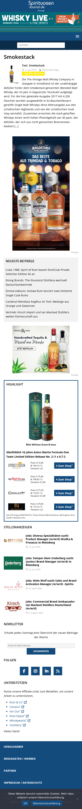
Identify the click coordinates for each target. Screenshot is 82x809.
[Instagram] (35, 671)
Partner (10, 770)
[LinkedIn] (46, 671)
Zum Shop (65, 466)
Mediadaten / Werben (19, 758)
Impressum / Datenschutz (23, 782)
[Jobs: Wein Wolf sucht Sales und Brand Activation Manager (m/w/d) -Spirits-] (13, 585)
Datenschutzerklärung (46, 803)
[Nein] (77, 799)
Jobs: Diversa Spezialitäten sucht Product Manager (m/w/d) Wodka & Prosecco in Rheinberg (49, 539)
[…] (16, 126)
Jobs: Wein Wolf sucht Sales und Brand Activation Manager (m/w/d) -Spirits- (51, 582)
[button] (76, 36)
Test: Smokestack (33, 65)
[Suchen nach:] (41, 45)
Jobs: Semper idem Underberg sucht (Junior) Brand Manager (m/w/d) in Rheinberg (49, 561)
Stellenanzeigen (18, 527)
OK (25, 803)
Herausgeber (13, 746)
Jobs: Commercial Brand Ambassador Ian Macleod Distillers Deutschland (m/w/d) (50, 605)
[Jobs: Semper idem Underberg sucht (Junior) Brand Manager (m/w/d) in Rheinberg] (13, 563)
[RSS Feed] (58, 671)
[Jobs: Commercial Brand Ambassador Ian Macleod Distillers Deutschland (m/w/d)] (13, 606)
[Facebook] (24, 671)
